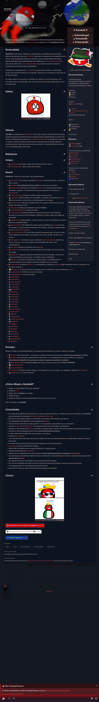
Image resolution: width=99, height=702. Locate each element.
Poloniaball (15, 289)
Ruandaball (14, 336)
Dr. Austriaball (30, 70)
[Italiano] (73, 42)
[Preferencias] (92, 698)
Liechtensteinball (75, 161)
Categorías (7, 543)
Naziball (73, 176)
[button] (40, 525)
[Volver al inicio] (10, 9)
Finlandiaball (15, 284)
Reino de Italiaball (17, 368)
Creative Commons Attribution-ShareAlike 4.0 (40, 560)
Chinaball (14, 250)
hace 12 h (6, 587)
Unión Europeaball (49, 240)
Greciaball (14, 247)
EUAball (31, 264)
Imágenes (71, 24)
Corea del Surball (16, 195)
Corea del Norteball (17, 232)
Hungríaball (15, 287)
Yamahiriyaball (75, 174)
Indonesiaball (15, 220)
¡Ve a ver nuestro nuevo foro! (12, 694)
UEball (76, 228)
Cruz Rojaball (75, 146)
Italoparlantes (51, 546)
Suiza (15, 546)
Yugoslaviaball (16, 339)
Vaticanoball (74, 163)
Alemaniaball (75, 153)
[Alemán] (73, 35)
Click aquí (25, 119)
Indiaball (14, 259)
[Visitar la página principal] (3, 698)
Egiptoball (14, 321)
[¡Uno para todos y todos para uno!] (8, 525)
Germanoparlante (25, 546)
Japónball (39, 180)
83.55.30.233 (12, 577)
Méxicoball (43, 139)
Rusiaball (14, 357)
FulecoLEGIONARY (13, 572)
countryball (32, 42)
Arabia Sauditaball (17, 319)
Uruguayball (15, 294)
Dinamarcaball (16, 282)
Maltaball (13, 329)
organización (13, 193)
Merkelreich (74, 178)
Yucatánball (34, 139)
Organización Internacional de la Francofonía (21, 531)
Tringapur (13, 324)
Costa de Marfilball (17, 210)
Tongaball (13, 341)
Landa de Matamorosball (12, 586)
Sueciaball (14, 326)
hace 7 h (6, 572)
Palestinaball (15, 373)
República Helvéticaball (81, 198)
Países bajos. (75, 453)
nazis (31, 429)
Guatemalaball (16, 272)
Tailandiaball (15, 316)
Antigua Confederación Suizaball (42, 416)
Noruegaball (15, 240)
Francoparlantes (38, 546)
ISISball (73, 172)
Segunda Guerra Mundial (20, 230)
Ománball (14, 307)
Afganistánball (16, 363)
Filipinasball (15, 264)
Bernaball (74, 104)
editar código (64, 49)
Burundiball (14, 334)
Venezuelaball (15, 213)
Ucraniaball (14, 297)
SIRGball (73, 143)
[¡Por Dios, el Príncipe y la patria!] (37, 525)
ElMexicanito (13, 587)
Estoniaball (14, 302)
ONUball (74, 108)
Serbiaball (14, 304)
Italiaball (14, 185)
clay (62, 198)
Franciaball (74, 155)
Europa (7, 546)
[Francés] (74, 38)
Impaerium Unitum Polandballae (58, 691)
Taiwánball (14, 370)
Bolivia (22, 458)
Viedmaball (8, 571)
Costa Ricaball (16, 309)
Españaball (7, 576)
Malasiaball (15, 311)
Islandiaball (15, 279)
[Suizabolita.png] (80, 56)
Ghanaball (14, 208)
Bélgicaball (14, 255)
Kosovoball (14, 299)
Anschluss (40, 188)
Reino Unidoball (16, 225)
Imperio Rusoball (17, 365)
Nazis (47, 421)
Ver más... (50, 591)
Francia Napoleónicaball (54, 61)
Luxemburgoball (76, 159)
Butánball (14, 331)
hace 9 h (6, 577)
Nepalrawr (14, 292)
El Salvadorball (16, 274)
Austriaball (74, 157)
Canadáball (15, 277)
